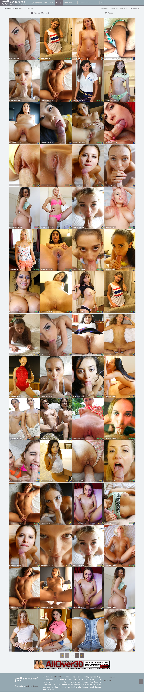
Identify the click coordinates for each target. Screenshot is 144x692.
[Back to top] (141, 681)
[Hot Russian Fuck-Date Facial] (24, 546)
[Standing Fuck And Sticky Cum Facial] (24, 123)
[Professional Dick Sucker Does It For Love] (56, 81)
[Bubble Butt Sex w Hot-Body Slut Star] (88, 208)
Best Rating (114, 8)
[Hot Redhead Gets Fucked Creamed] (119, 165)
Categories (37, 3)
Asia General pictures (110, 677)
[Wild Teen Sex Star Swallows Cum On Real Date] (119, 123)
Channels (50, 3)
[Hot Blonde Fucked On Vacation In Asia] (88, 39)
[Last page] (82, 655)
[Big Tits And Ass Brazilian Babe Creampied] (24, 81)
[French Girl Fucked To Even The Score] (56, 504)
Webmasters (107, 680)
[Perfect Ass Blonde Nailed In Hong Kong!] (24, 39)
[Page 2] (77, 655)
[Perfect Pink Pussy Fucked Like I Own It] (56, 208)
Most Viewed (124, 8)
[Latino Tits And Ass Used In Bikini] (119, 39)
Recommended (135, 8)
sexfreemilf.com (32, 686)
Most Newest (104, 8)
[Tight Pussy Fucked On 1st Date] (119, 81)
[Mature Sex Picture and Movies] (72, 669)
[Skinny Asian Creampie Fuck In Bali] (56, 123)
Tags (59, 3)
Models (69, 3)
